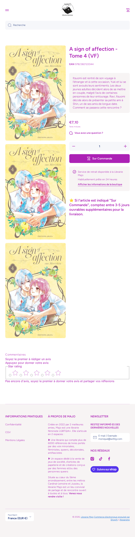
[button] (128, 10)
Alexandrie (125, 520)
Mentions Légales (15, 440)
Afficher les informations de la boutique (100, 184)
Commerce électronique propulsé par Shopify (112, 518)
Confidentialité (13, 424)
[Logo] (67, 10)
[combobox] (67, 25)
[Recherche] (8, 25)
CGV (8, 432)
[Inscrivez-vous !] (125, 437)
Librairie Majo (87, 517)
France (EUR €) (17, 518)
